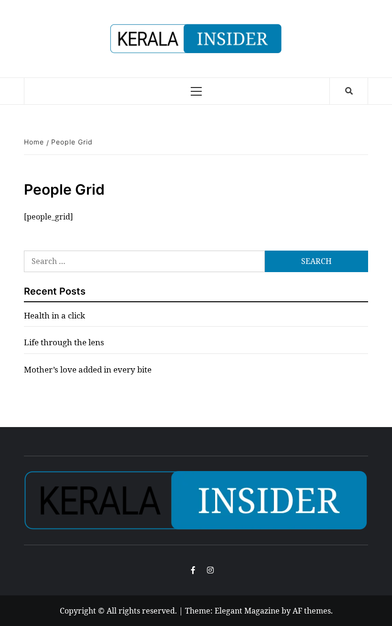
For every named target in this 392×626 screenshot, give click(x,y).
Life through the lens (64, 342)
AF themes (312, 610)
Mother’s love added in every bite (88, 369)
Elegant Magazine (247, 610)
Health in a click (54, 315)
